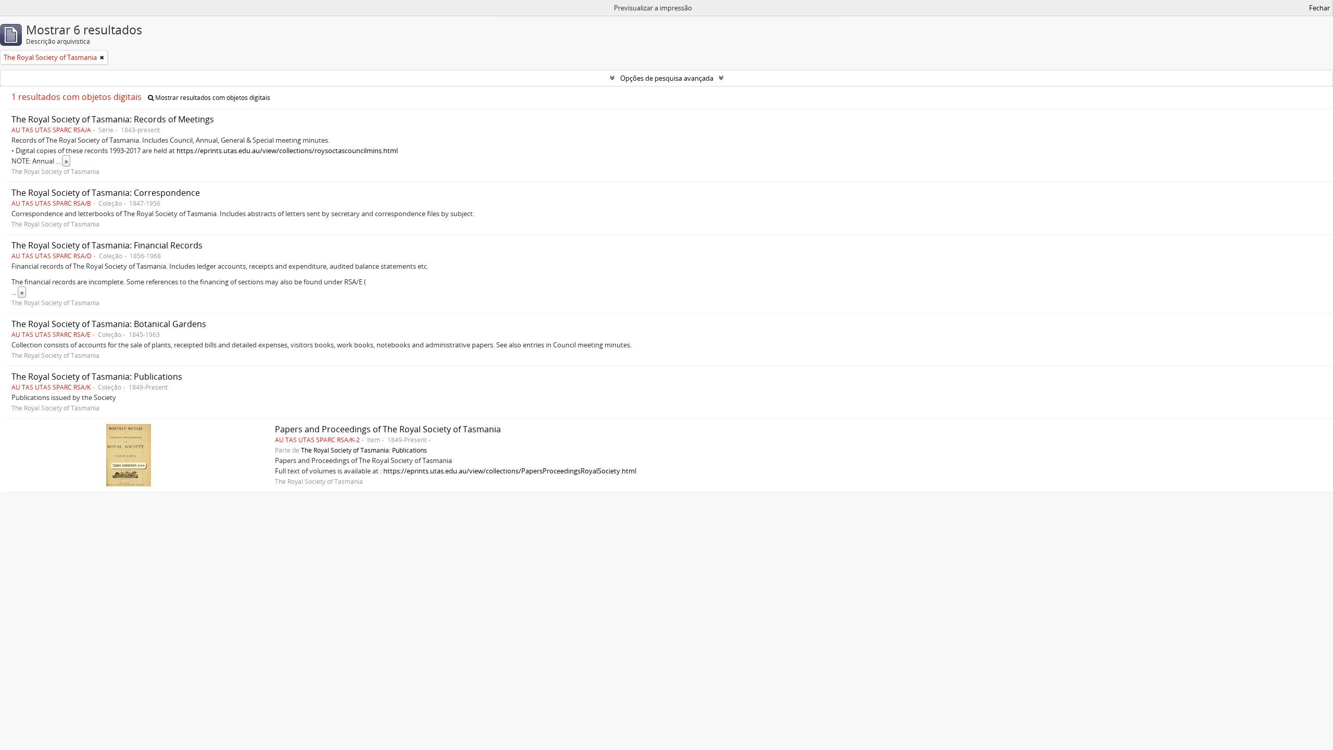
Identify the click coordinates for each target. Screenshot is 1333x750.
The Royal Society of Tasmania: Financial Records (107, 245)
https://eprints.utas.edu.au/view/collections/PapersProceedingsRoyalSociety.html (509, 471)
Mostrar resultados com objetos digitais (212, 97)
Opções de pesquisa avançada (666, 78)
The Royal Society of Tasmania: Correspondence (105, 192)
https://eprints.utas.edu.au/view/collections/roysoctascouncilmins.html (287, 150)
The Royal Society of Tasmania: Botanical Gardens (108, 324)
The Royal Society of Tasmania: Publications (96, 376)
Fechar (1319, 7)
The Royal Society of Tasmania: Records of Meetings (112, 119)
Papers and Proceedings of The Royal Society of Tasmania (388, 429)
